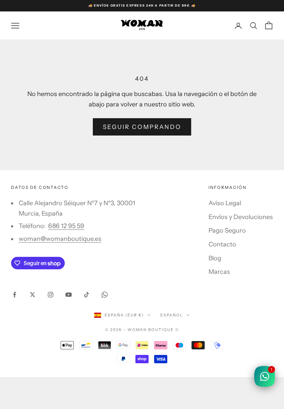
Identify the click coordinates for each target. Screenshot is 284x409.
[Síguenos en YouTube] (68, 294)
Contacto (222, 244)
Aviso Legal (224, 203)
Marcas (219, 272)
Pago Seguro (227, 230)
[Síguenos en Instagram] (50, 294)
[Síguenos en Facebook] (14, 294)
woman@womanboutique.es (60, 239)
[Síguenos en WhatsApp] (104, 294)
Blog (214, 258)
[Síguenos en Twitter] (32, 294)
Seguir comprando (142, 126)
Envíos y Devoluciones (240, 217)
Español (171, 315)
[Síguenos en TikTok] (86, 294)
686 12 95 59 (66, 226)
